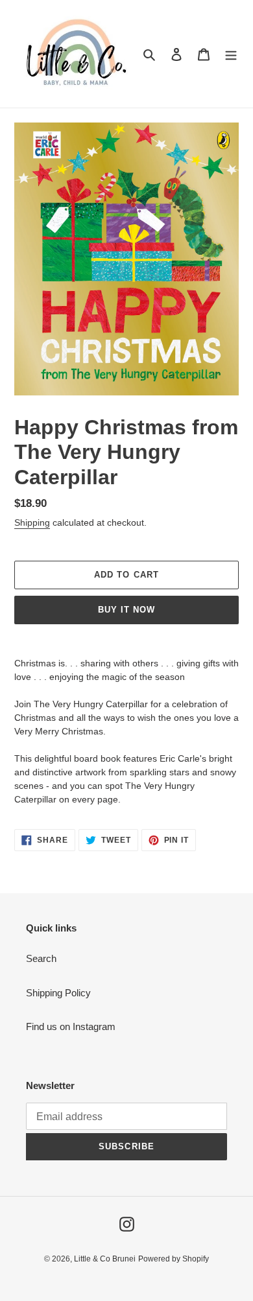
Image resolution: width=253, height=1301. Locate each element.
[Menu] (231, 54)
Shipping (32, 522)
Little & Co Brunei (105, 1258)
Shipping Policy (58, 992)
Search (41, 958)
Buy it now (126, 610)
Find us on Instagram (70, 1026)
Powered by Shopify (173, 1258)
